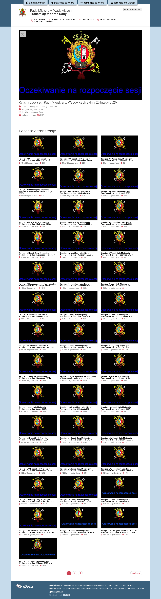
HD (42, 115)
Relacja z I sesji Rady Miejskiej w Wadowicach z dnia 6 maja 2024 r (33, 408)
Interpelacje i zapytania (63, 20)
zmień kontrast (37, 2)
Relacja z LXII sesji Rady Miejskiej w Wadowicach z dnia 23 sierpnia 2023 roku (36, 531)
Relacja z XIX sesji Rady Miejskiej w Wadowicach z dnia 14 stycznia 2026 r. (35, 223)
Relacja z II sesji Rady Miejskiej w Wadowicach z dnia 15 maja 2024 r (115, 377)
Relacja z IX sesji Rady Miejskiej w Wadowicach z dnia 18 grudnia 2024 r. (76, 316)
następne (136, 573)
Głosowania (87, 20)
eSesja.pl (130, 585)
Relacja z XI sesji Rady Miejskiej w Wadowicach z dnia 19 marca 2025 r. (116, 285)
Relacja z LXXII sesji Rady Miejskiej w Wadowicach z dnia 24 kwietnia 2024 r (76, 408)
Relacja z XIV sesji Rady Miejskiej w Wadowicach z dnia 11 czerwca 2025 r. (117, 254)
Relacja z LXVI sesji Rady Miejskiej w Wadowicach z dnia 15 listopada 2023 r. (76, 470)
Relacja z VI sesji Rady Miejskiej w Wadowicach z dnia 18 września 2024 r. (76, 346)
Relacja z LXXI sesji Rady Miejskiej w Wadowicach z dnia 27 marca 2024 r (116, 408)
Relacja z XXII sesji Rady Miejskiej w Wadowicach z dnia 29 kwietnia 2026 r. (76, 192)
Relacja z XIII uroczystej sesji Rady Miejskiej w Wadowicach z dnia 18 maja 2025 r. (37, 285)
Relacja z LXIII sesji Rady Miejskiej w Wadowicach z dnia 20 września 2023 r (76, 501)
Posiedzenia (39, 20)
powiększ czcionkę (64, 2)
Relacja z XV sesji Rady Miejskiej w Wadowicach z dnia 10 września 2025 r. (76, 254)
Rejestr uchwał (108, 20)
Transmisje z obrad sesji (89, 588)
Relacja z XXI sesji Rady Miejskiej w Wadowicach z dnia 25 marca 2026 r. (116, 192)
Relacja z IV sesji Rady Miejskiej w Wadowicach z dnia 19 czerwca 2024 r (35, 377)
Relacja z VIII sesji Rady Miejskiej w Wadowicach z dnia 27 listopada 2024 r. (117, 316)
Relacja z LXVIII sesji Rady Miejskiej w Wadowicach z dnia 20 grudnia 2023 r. (117, 439)
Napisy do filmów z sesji (108, 588)
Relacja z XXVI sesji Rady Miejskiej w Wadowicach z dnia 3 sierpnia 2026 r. (34, 160)
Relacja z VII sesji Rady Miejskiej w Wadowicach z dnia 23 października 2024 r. (37, 346)
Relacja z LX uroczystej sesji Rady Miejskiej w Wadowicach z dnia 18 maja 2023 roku (119, 531)
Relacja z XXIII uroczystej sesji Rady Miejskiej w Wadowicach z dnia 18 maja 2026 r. (35, 191)
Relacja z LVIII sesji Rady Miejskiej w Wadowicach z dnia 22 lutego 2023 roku (35, 562)
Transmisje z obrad (43, 22)
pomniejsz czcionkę (94, 2)
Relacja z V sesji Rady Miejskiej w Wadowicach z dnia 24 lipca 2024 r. (115, 346)
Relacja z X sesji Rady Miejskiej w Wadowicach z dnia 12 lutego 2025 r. (34, 316)
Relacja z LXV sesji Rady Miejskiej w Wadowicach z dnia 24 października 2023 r (118, 470)
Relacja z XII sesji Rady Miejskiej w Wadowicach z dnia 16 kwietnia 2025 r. (76, 285)
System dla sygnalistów (126, 588)
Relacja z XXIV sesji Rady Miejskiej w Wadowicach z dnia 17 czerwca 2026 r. (117, 160)
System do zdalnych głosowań (68, 588)
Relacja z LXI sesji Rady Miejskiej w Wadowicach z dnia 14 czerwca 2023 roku (77, 531)
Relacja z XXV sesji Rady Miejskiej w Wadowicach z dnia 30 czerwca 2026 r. (76, 160)
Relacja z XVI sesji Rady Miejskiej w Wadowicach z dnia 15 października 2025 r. (37, 254)
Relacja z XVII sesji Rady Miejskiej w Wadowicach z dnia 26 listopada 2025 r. (117, 223)
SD (38, 115)
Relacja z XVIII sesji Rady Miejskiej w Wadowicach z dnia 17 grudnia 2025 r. (76, 223)
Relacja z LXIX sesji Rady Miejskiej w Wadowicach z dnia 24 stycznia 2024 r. (76, 439)
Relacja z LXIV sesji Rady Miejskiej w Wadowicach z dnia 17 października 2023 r (37, 501)
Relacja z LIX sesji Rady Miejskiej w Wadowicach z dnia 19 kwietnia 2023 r (116, 501)
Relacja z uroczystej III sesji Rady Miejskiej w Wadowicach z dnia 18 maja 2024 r (78, 377)
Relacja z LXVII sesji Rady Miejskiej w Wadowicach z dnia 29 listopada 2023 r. (35, 470)
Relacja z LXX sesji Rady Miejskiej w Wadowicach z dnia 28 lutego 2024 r (34, 439)
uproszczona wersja (124, 2)
